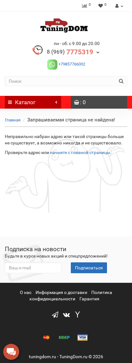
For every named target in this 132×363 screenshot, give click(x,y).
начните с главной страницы (80, 152)
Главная (13, 120)
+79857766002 (71, 64)
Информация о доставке (61, 292)
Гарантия (89, 298)
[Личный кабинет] (118, 6)
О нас (25, 292)
